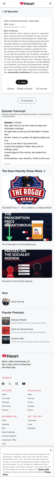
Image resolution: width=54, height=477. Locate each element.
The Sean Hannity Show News (22, 171)
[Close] (51, 450)
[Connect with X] (10, 384)
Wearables (32, 428)
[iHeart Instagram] (16, 384)
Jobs (4, 443)
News (30, 394)
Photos (30, 410)
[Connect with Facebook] (3, 384)
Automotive (32, 420)
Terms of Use (43, 469)
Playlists (5, 410)
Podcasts (5, 402)
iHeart (4, 394)
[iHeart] (27, 3)
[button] (22, 82)
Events (30, 402)
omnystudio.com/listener (19, 72)
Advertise (5, 424)
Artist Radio (6, 406)
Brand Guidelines (8, 432)
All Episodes (11, 11)
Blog (3, 428)
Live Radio (6, 398)
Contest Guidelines (9, 436)
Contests (31, 406)
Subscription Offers (9, 440)
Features (31, 398)
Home (30, 424)
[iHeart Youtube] (23, 384)
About (4, 420)
